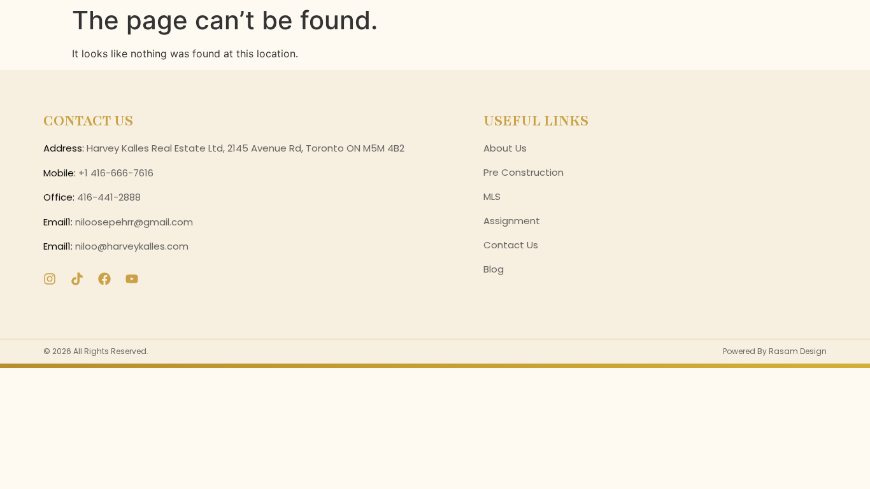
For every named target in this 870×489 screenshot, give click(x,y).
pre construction (523, 172)
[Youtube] (132, 279)
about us (505, 148)
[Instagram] (50, 279)
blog (493, 269)
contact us (510, 245)
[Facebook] (104, 279)
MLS (492, 196)
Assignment (511, 220)
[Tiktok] (77, 279)
